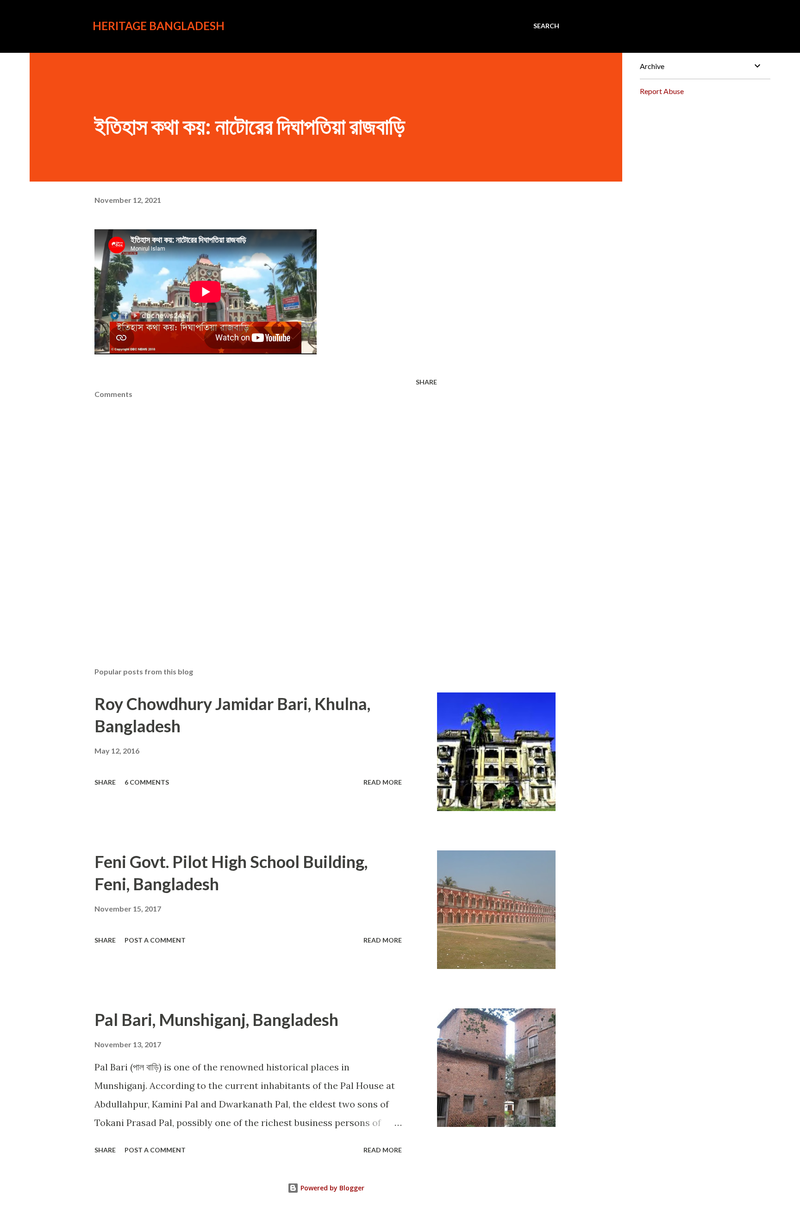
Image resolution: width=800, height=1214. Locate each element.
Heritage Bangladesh (159, 25)
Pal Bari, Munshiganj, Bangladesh (216, 1019)
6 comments (147, 782)
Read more (382, 782)
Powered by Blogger (331, 1187)
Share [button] (426, 382)
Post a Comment (155, 940)
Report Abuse (662, 91)
